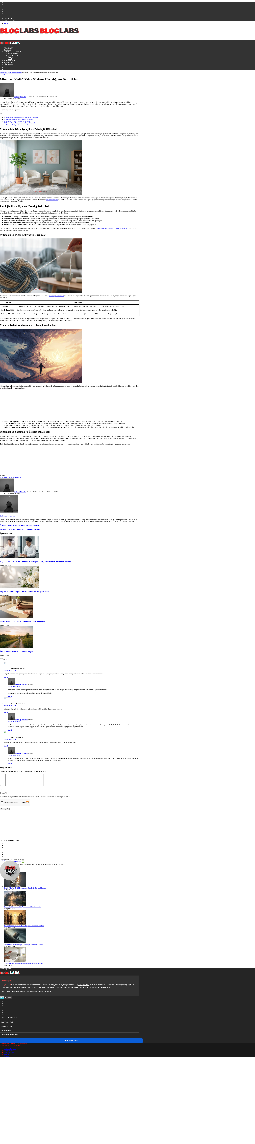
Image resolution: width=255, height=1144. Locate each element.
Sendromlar (17, 477)
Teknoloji (8, 62)
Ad (1, 789)
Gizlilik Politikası (9, 1052)
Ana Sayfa (8, 48)
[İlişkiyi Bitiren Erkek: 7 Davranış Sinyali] (16, 647)
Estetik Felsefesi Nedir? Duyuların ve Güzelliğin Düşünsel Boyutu (25, 888)
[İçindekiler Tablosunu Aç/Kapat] (1, 114)
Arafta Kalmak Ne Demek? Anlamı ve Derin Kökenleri (22, 621)
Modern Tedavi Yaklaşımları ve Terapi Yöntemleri (20, 123)
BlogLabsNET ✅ (16, 862)
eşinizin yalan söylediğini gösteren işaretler (112, 228)
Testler (7, 50)
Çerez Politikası (9, 1050)
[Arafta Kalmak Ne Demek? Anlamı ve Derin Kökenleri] (16, 618)
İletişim (6, 1056)
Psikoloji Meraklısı (20, 97)
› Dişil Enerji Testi (6, 1026)
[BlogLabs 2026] (39, 34)
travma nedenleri (52, 200)
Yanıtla (6, 677)
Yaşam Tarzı (9, 60)
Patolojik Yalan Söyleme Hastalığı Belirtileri (19, 119)
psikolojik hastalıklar (56, 296)
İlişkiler (10, 57)
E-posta (3, 793)
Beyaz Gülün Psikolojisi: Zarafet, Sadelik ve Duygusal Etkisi (24, 592)
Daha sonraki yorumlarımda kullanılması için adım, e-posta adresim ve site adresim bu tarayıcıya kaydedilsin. (36, 797)
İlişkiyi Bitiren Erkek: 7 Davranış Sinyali (16, 651)
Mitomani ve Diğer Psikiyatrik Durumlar (18, 121)
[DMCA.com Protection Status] (6, 998)
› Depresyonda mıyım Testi (9, 1034)
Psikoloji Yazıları (13, 55)
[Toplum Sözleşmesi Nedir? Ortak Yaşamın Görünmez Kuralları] (15, 924)
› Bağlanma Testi (5, 1030)
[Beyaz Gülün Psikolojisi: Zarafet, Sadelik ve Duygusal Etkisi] (19, 588)
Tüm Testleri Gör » (71, 1040)
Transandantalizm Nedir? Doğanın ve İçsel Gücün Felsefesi (22, 907)
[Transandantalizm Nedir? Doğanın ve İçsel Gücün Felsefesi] (15, 905)
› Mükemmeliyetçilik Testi (8, 1018)
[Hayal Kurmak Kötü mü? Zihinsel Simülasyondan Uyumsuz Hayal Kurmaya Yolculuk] (19, 558)
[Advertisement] (60, 405)
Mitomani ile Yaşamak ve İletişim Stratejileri (19, 125)
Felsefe (10, 59)
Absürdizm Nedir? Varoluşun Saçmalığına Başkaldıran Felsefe (23, 944)
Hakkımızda (8, 18)
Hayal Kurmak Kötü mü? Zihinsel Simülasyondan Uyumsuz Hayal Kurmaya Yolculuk (35, 562)
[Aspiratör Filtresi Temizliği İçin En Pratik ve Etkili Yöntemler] (15, 962)
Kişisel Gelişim (13, 53)
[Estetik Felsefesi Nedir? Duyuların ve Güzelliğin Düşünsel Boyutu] (15, 886)
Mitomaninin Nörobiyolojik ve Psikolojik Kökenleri (21, 117)
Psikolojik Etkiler (6, 477)
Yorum (2, 786)
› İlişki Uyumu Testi (6, 1022)
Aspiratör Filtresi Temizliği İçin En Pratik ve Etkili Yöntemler (23, 963)
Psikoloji (19, 73)
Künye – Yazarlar (9, 20)
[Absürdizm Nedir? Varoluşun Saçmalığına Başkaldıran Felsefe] (15, 943)
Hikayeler (8, 64)
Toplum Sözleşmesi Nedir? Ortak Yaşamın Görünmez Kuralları (24, 926)
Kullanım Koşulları (10, 1049)
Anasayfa (3, 73)
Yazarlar (6, 1054)
